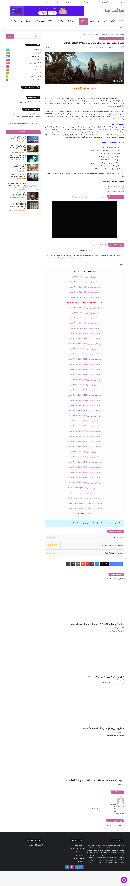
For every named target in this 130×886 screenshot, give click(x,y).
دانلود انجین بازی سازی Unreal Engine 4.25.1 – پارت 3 (84, 369)
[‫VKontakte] (78, 564)
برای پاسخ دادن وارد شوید (117, 811)
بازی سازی (110, 39)
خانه (119, 21)
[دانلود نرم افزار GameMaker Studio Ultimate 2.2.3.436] (84, 600)
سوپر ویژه (29, 21)
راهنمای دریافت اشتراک (85, 2)
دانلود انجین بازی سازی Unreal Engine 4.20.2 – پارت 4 (84, 467)
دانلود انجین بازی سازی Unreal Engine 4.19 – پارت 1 (85, 488)
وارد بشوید (108, 825)
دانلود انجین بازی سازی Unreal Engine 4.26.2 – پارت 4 (84, 349)
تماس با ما (79, 855)
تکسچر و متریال (72, 21)
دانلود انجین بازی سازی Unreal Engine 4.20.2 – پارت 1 (84, 452)
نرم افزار (83, 21)
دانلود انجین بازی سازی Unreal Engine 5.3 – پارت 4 (84, 292)
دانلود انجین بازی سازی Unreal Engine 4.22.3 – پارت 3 (84, 416)
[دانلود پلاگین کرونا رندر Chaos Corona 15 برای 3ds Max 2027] (32, 167)
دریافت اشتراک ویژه (76, 848)
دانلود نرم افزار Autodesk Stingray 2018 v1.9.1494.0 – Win (95, 780)
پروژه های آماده (34, 53)
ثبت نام (22, 116)
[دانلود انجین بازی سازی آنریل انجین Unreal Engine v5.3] (32, 177)
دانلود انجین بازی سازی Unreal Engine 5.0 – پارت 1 (84, 308)
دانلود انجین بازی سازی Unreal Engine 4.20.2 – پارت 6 (84, 477)
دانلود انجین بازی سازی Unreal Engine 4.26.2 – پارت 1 (84, 333)
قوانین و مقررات (47, 2)
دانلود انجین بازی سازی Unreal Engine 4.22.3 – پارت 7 (84, 436)
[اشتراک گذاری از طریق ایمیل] (73, 564)
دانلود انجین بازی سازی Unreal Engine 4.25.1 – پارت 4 (84, 375)
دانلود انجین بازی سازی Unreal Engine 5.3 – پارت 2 (84, 282)
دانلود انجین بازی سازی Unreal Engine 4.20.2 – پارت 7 (84, 483)
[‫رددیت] (83, 564)
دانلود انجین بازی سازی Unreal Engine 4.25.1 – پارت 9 (84, 400)
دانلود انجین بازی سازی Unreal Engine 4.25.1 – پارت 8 (84, 395)
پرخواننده (23, 132)
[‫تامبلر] (92, 564)
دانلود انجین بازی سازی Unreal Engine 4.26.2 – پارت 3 (84, 344)
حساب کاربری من (106, 2)
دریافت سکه (96, 2)
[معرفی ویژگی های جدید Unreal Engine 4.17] (84, 704)
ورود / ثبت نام (119, 2)
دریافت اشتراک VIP (17, 21)
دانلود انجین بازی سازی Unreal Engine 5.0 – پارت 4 (84, 323)
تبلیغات (75, 2)
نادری (119, 48)
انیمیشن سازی (119, 39)
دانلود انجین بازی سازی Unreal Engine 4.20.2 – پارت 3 (84, 462)
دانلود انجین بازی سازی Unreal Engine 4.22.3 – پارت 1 (84, 405)
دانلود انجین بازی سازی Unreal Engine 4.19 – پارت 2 (85, 493)
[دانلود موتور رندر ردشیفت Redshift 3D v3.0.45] (32, 196)
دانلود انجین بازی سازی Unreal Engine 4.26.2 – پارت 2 (84, 339)
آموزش (113, 21)
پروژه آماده (60, 21)
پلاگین (92, 21)
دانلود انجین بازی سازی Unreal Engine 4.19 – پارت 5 (85, 508)
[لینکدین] (97, 564)
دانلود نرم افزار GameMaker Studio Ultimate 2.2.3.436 (97, 624)
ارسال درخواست (66, 2)
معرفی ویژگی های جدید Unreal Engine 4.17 (103, 728)
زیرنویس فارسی (39, 21)
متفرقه (50, 21)
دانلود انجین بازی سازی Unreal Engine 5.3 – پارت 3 (84, 287)
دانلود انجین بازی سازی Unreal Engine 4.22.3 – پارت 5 (84, 426)
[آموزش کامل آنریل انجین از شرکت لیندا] (84, 652)
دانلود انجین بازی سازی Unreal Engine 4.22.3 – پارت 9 (84, 447)
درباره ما (57, 2)
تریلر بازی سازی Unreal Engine (78, 197)
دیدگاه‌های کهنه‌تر (119, 796)
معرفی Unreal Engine (98, 197)
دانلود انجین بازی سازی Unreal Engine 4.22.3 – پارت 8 (84, 442)
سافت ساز (82, 119)
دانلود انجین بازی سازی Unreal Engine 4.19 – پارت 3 (85, 498)
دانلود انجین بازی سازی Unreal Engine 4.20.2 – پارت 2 (84, 457)
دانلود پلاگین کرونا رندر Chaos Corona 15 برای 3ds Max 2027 (17, 167)
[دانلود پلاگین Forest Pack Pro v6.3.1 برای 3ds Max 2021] (32, 148)
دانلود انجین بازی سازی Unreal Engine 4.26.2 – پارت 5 (84, 354)
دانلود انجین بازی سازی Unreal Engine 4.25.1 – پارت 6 (84, 385)
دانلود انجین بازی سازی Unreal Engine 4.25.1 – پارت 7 (84, 390)
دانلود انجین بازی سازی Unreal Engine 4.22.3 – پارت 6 (84, 431)
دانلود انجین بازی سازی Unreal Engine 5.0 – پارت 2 (84, 313)
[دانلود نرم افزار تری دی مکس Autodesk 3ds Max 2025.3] (32, 158)
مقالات (37, 73)
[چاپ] (68, 564)
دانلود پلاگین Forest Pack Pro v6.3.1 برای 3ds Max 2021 (18, 148)
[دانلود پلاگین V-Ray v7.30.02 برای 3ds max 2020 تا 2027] (32, 186)
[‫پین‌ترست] (88, 564)
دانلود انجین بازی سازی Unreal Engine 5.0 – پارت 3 (84, 318)
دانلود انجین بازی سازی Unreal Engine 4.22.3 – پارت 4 (84, 421)
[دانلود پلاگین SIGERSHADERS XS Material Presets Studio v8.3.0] (32, 205)
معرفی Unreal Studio (115, 197)
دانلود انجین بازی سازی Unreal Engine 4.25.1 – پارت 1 (84, 359)
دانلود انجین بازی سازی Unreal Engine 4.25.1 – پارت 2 (84, 364)
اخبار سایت (36, 80)
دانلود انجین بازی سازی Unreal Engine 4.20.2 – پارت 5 (84, 472)
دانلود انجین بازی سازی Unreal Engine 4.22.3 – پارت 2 (84, 411)
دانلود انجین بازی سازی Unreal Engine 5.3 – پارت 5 (84, 297)
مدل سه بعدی (102, 21)
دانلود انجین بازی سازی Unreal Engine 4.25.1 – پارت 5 (84, 380)
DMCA (80, 862)
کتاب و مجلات (35, 76)
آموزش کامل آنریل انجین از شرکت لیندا (105, 676)
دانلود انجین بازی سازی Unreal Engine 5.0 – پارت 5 (84, 328)
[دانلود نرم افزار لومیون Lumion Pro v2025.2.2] (32, 139)
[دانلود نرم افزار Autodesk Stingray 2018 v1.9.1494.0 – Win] (84, 756)
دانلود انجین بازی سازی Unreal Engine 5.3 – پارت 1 (84, 277)
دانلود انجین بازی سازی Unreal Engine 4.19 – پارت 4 (85, 503)
